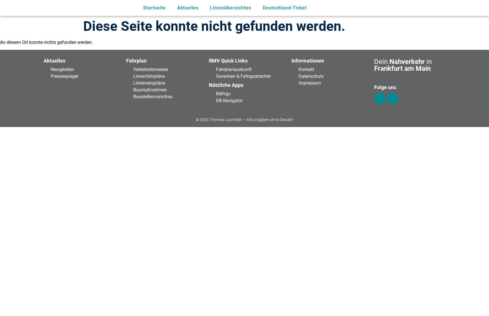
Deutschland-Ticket (285, 7)
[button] (413, 8)
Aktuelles (188, 7)
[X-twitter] (392, 98)
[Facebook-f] (379, 98)
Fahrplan (136, 61)
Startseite (154, 7)
